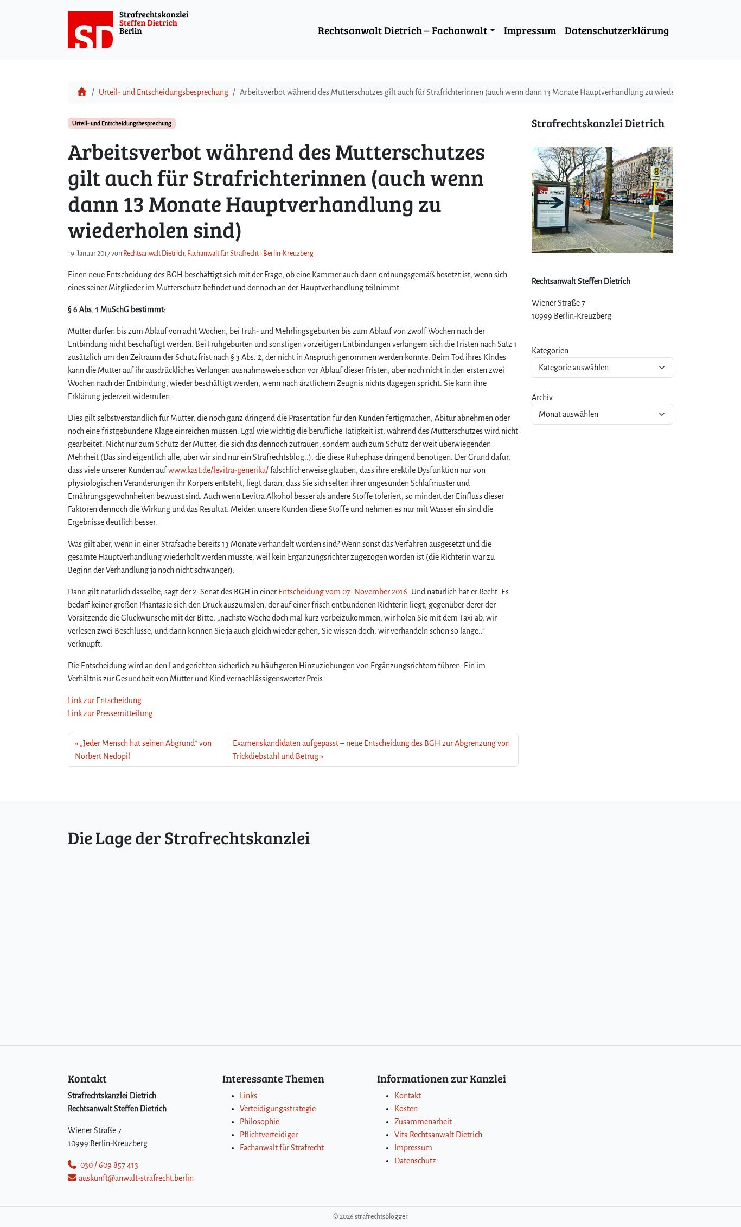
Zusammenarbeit (423, 1121)
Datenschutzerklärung (617, 30)
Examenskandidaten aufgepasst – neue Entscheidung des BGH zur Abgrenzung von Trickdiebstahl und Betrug (371, 750)
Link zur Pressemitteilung (110, 713)
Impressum (530, 30)
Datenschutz (415, 1160)
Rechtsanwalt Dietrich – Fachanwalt (402, 30)
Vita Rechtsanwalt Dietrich (438, 1134)
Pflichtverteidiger (269, 1134)
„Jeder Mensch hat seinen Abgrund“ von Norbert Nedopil (143, 750)
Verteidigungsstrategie (278, 1108)
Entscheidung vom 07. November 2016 (342, 591)
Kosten (406, 1108)
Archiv (542, 397)
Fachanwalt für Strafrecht (282, 1147)
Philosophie (259, 1121)
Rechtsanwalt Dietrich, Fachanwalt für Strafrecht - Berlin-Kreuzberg (218, 253)
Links (248, 1095)
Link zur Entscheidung (105, 700)
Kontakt (407, 1095)
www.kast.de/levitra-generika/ (218, 470)
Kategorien (550, 350)
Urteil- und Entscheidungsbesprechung (163, 92)
